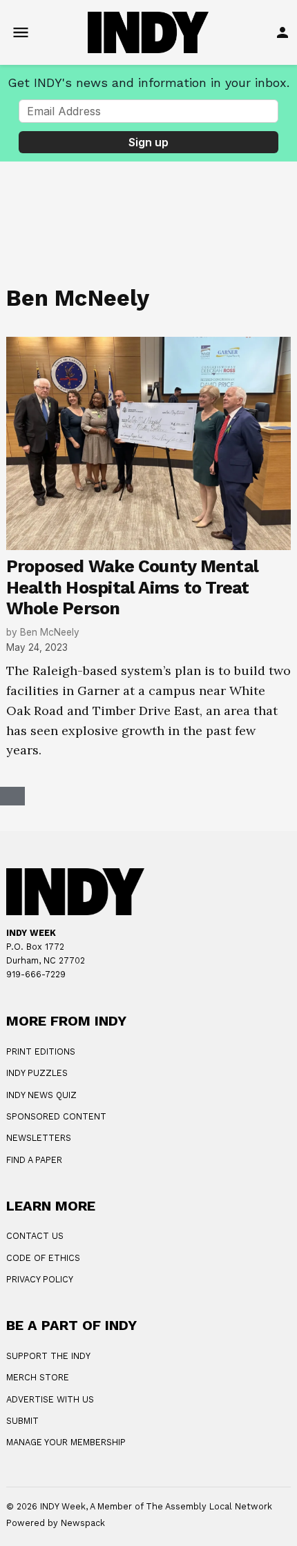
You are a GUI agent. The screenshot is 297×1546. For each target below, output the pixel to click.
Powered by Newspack (55, 1523)
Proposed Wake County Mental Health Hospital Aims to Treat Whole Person (132, 587)
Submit (22, 1421)
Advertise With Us (50, 1399)
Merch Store (37, 1377)
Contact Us (35, 1236)
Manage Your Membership (66, 1442)
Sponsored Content (56, 1116)
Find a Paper (34, 1160)
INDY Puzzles (37, 1073)
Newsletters (38, 1138)
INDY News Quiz (41, 1095)
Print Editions (40, 1051)
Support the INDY (48, 1356)
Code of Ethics (43, 1258)
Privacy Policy (39, 1279)
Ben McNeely (49, 632)
